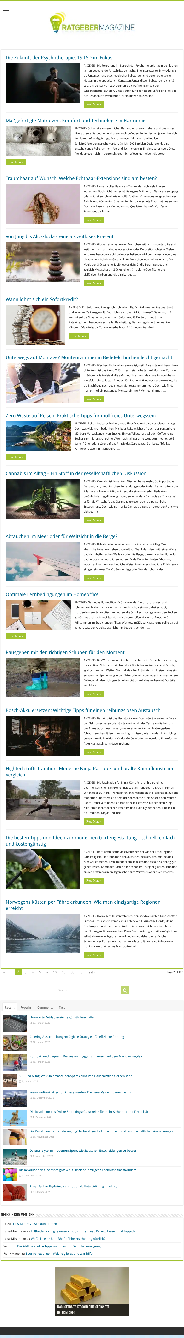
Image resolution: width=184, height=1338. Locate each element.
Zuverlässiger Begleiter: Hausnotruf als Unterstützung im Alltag (73, 1186)
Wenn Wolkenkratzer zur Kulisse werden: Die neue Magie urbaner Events (80, 1092)
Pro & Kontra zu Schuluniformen (34, 1224)
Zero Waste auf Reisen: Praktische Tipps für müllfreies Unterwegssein (81, 415)
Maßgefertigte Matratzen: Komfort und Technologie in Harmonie (75, 120)
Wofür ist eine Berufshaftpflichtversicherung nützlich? (68, 1239)
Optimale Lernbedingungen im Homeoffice (52, 594)
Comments (45, 1007)
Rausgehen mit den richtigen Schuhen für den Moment (65, 652)
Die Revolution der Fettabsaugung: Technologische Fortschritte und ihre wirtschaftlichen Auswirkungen (101, 1131)
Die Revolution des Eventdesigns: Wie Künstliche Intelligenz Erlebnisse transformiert (77, 1170)
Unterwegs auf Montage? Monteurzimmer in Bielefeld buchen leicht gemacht (89, 357)
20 (63, 972)
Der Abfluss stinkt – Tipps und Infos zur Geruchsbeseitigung (59, 1246)
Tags (62, 1007)
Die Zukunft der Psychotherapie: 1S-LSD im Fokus (59, 58)
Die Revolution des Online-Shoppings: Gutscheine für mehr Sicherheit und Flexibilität (89, 1112)
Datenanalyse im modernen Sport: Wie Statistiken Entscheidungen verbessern (84, 1150)
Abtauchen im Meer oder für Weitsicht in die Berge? (62, 536)
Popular (25, 1007)
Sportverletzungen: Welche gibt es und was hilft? (59, 1253)
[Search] (125, 990)
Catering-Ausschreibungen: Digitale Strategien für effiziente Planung (77, 1037)
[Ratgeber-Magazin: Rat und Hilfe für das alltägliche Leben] (92, 21)
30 (72, 972)
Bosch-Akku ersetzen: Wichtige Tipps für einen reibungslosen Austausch (83, 710)
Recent (9, 1007)
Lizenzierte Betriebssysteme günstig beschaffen (63, 1017)
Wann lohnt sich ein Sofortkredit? (42, 299)
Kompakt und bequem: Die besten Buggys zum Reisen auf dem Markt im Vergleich (87, 1056)
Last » (91, 972)
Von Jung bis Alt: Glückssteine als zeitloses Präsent (60, 236)
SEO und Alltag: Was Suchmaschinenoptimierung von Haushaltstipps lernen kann (75, 1076)
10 (55, 972)
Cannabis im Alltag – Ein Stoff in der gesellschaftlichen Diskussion (76, 473)
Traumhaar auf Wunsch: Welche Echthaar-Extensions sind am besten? (81, 178)
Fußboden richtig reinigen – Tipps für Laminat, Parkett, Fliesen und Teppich (83, 1231)
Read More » (93, 104)
